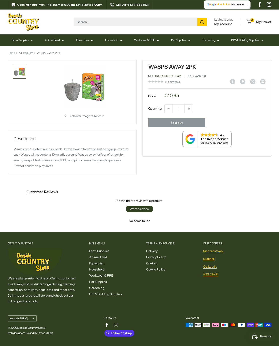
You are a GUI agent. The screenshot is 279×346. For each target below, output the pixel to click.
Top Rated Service (215, 139)
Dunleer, (209, 259)
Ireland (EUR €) (19, 318)
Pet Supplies (178, 40)
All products (26, 53)
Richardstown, (213, 251)
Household (111, 40)
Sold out (177, 123)
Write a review (139, 209)
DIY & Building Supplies (245, 40)
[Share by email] (263, 81)
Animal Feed (52, 40)
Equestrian (82, 40)
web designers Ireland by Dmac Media (30, 333)
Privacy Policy (156, 257)
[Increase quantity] (189, 109)
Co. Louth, (210, 266)
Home (11, 53)
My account (223, 24)
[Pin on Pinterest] (242, 81)
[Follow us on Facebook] (260, 4)
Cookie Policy (155, 269)
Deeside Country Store (165, 76)
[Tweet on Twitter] (252, 81)
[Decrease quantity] (169, 109)
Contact (152, 263)
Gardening (209, 40)
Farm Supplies (20, 40)
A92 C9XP (210, 274)
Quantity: (155, 108)
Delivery (152, 251)
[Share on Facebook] (232, 81)
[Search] (202, 22)
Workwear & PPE (144, 40)
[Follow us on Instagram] (269, 4)
